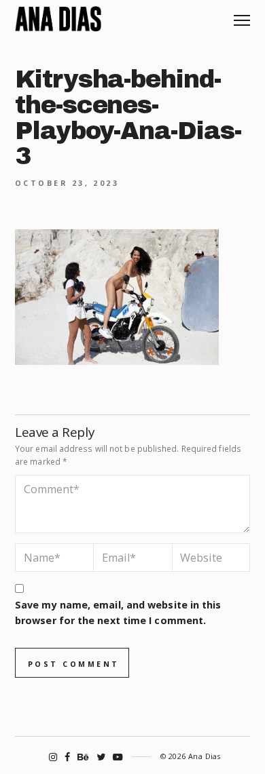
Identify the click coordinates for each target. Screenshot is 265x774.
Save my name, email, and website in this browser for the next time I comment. (118, 612)
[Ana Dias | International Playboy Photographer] (58, 19)
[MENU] (242, 15)
